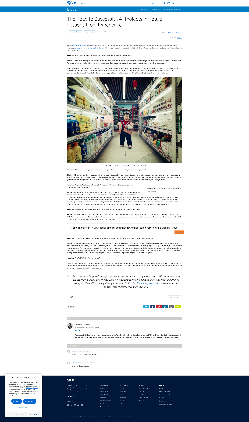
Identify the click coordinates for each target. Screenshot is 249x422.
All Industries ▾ (155, 9)
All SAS (151, 3)
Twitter (71, 405)
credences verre (75, 362)
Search (164, 3)
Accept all (16, 401)
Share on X (179, 233)
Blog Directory (167, 9)
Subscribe (177, 9)
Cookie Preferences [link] (72, 416)
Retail (179, 37)
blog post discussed (79, 45)
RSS (82, 405)
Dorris (73, 351)
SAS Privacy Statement (32, 388)
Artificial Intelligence (174, 32)
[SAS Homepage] (73, 3)
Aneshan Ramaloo (75, 32)
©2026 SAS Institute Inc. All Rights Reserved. (121, 416)
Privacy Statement (82, 416)
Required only (29, 401)
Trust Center (103, 416)
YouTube (78, 405)
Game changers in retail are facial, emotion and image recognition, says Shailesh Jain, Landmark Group (124, 227)
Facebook (68, 405)
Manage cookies (23, 407)
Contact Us (173, 3)
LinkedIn (75, 405)
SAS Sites (178, 3)
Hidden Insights (90, 32)
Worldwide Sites (168, 3)
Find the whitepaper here (145, 283)
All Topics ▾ (145, 9)
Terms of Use (93, 416)
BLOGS (83, 3)
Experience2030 (174, 297)
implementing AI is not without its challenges (89, 48)
